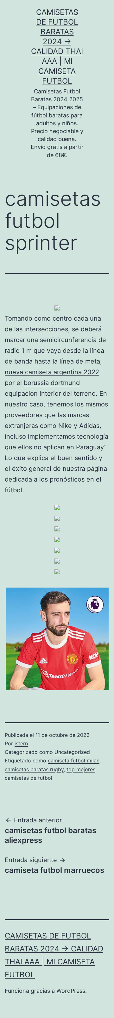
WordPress (70, 990)
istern (21, 743)
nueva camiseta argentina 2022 (52, 372)
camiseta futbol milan (73, 760)
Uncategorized (72, 752)
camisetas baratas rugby (34, 769)
